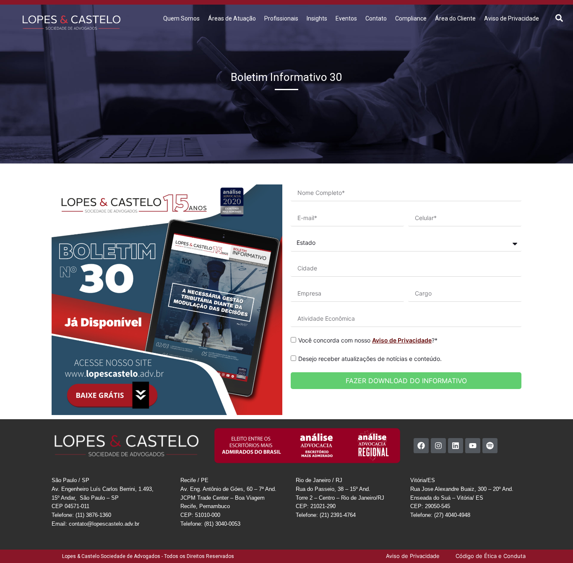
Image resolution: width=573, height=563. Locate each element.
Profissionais (281, 18)
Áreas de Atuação (232, 18)
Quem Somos (181, 18)
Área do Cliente (455, 18)
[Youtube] (472, 445)
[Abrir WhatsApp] (552, 542)
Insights (317, 18)
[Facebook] (421, 445)
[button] (559, 18)
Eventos (346, 18)
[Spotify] (489, 445)
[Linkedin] (455, 445)
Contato (376, 18)
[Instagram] (438, 445)
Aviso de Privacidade (511, 18)
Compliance (411, 18)
